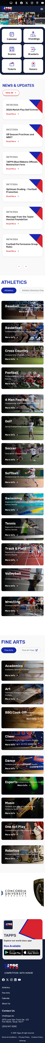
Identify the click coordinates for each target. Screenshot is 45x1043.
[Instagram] (32, 2)
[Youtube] (42, 2)
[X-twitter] (26, 2)
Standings (34, 39)
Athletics (6, 987)
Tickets (12, 69)
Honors (33, 69)
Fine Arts (6, 993)
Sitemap (22, 1041)
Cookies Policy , (37, 1037)
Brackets (33, 54)
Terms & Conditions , (9, 1037)
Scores (12, 54)
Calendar (12, 39)
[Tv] (11, 2)
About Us (6, 1003)
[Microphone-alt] (16, 2)
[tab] (8, 290)
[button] (42, 9)
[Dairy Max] (23, 893)
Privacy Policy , (24, 1037)
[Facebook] (21, 2)
